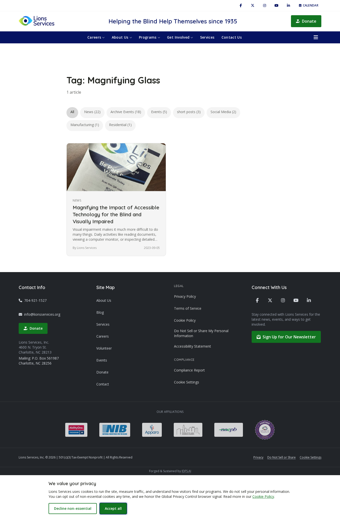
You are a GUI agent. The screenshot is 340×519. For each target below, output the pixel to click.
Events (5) (159, 111)
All (72, 111)
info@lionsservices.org (42, 314)
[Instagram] (264, 5)
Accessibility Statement (192, 346)
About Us (120, 37)
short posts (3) (189, 111)
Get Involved (178, 37)
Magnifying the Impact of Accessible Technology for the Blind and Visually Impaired (116, 214)
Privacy (258, 457)
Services (207, 37)
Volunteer (104, 348)
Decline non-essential (72, 508)
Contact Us (232, 37)
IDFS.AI (186, 471)
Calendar (310, 5)
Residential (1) (120, 124)
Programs (148, 37)
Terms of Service (187, 308)
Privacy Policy (185, 296)
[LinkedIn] (288, 5)
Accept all (113, 508)
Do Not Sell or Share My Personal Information (201, 333)
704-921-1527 (35, 300)
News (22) (92, 111)
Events (101, 360)
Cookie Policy (185, 320)
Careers (94, 37)
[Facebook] (240, 5)
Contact (102, 384)
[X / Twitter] (252, 5)
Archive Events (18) (126, 111)
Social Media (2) (223, 111)
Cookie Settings (186, 382)
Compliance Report (189, 370)
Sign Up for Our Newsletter (289, 337)
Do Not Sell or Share (281, 457)
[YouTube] (276, 5)
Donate (309, 21)
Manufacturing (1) (84, 124)
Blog (100, 312)
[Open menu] (315, 37)
